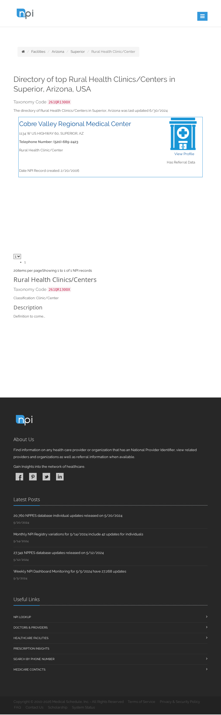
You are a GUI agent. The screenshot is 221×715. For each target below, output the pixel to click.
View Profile (184, 154)
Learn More (118, 34)
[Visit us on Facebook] (19, 476)
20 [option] (15, 270)
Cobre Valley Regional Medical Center (75, 124)
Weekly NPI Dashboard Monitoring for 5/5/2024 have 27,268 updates (69, 571)
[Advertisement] (110, 359)
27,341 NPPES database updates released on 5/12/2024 (58, 553)
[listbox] (15, 270)
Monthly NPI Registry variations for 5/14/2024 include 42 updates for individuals (78, 534)
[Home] (23, 52)
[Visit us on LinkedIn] (60, 476)
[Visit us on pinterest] (33, 476)
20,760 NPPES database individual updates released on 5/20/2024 (67, 516)
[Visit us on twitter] (46, 476)
